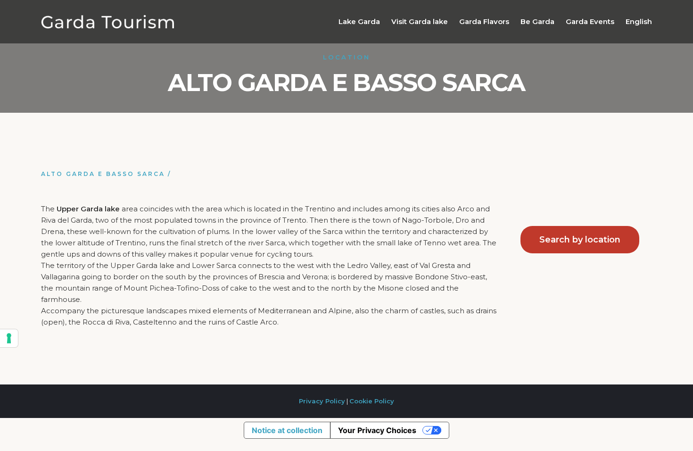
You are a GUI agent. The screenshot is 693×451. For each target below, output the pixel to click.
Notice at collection (287, 430)
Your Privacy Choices (377, 430)
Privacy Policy (322, 401)
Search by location (579, 239)
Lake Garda (359, 21)
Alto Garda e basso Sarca (103, 173)
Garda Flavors (484, 21)
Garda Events (590, 21)
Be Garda (537, 21)
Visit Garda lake (419, 21)
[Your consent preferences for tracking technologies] (9, 338)
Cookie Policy (371, 401)
